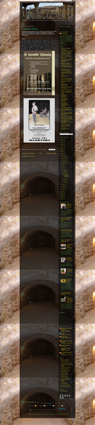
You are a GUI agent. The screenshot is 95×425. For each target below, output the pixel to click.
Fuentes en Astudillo (65, 345)
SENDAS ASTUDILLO (65, 124)
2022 (62, 146)
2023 (62, 144)
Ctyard (62, 333)
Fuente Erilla (63, 346)
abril (63, 184)
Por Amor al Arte (64, 376)
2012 (62, 198)
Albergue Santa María (65, 359)
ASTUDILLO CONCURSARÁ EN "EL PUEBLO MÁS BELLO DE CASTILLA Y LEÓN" (66, 219)
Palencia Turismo (64, 374)
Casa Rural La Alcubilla (65, 367)
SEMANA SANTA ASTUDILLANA (64, 85)
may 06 (65, 180)
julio (63, 165)
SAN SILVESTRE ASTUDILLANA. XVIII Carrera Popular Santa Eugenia (69, 300)
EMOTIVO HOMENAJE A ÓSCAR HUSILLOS (69, 206)
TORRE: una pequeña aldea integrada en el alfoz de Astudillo (66, 92)
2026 (62, 139)
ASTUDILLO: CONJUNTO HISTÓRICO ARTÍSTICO (66, 53)
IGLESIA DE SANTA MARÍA (66, 79)
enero (63, 189)
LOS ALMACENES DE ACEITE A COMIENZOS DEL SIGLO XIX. (67, 110)
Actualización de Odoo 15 (66, 334)
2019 (62, 151)
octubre (64, 160)
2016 (62, 191)
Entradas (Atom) (31, 156)
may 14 (65, 172)
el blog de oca (64, 336)
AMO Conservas (64, 361)
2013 (62, 197)
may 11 (64, 173)
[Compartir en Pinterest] (54, 149)
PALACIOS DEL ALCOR (66, 89)
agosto (63, 163)
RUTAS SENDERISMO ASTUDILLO (65, 126)
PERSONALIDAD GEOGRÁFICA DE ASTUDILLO (64, 104)
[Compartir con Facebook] (53, 149)
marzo (63, 186)
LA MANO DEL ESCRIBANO (66, 116)
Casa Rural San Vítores (65, 370)
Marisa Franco (64, 33)
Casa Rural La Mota (65, 368)
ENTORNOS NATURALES (66, 107)
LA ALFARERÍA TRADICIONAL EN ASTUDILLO (64, 99)
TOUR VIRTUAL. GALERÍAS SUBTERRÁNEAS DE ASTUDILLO (67, 60)
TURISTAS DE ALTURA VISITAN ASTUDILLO (69, 246)
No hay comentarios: (42, 149)
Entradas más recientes (28, 153)
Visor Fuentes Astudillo (65, 386)
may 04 (65, 182)
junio (63, 167)
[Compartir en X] (52, 149)
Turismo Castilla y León (65, 385)
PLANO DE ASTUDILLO (66, 55)
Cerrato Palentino (64, 371)
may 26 (65, 170)
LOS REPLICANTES (65, 350)
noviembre (64, 158)
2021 (62, 148)
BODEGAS (63, 82)
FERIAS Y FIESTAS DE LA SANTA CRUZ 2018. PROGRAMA (66, 241)
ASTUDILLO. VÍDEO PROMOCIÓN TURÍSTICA (66, 64)
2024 (62, 142)
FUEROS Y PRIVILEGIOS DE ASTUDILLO (66, 88)
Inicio (40, 153)
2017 (62, 155)
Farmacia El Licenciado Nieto (66, 343)
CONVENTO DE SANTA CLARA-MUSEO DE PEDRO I (66, 66)
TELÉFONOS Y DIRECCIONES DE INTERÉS (67, 50)
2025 (62, 140)
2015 (62, 193)
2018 (62, 153)
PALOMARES (63, 102)
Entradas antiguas (51, 153)
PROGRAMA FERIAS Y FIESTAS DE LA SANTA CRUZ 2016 (66, 293)
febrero (63, 187)
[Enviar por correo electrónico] (49, 149)
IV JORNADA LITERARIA (30, 29)
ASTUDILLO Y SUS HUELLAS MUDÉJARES (66, 70)
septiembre (64, 161)
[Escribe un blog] (50, 149)
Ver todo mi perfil (63, 44)
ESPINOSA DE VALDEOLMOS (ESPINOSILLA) (64, 96)
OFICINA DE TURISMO (65, 48)
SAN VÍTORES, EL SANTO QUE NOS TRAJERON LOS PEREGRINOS (66, 113)
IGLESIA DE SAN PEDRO (66, 78)
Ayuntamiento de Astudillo (66, 363)
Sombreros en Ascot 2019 (66, 354)
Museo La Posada (64, 373)
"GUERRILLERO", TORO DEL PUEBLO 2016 (69, 270)
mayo (63, 168)
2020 (62, 149)
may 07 (65, 178)
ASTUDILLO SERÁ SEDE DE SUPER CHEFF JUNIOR (66, 230)
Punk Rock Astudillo (65, 377)
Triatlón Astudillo (64, 383)
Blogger (64, 414)
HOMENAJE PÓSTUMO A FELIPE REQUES (69, 281)
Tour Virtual (63, 381)
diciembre (64, 156)
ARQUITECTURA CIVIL (65, 81)
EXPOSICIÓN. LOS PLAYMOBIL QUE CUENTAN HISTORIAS (67, 121)
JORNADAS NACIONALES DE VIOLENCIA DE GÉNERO (67, 118)
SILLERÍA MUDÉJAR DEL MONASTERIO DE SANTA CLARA (66, 73)
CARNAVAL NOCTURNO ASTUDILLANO (69, 259)
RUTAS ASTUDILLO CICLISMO (65, 129)
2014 (62, 195)
